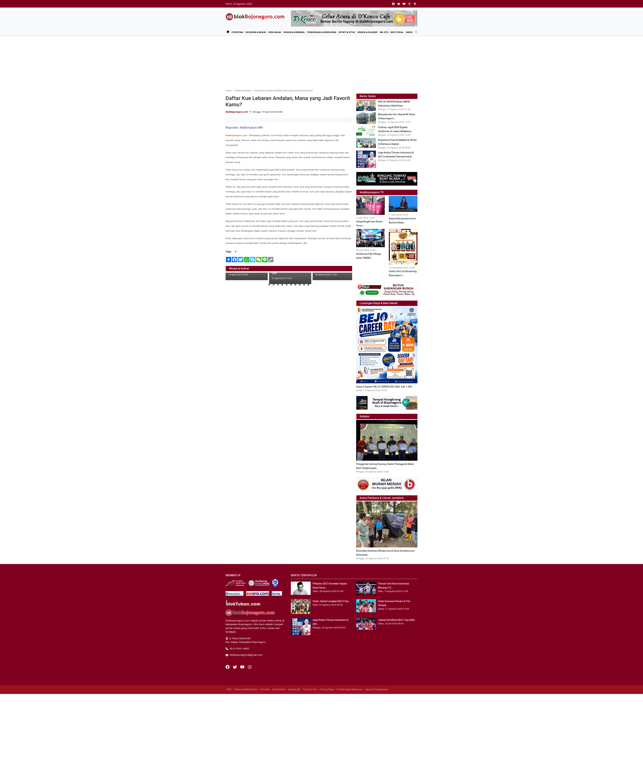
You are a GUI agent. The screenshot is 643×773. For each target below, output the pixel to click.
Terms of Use (310, 689)
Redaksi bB (294, 689)
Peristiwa (237, 32)
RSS (229, 689)
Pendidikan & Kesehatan (321, 32)
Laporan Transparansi (376, 689)
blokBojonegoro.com (237, 111)
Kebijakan (274, 32)
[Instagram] (250, 666)
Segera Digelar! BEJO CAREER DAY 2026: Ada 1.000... (385, 386)
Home (228, 90)
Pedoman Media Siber (246, 689)
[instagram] (409, 4)
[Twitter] (235, 666)
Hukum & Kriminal (294, 32)
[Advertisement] (321, 61)
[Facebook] (228, 666)
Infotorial (397, 32)
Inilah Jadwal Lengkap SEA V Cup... (331, 601)
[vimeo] (414, 4)
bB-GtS (384, 32)
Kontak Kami (279, 689)
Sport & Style (347, 32)
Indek (409, 32)
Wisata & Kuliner (367, 32)
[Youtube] (242, 666)
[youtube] (404, 4)
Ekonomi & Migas (256, 32)
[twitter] (398, 4)
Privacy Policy (327, 689)
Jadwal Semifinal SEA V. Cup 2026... (397, 620)
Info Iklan (265, 689)
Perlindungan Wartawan (349, 689)
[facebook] (393, 4)
